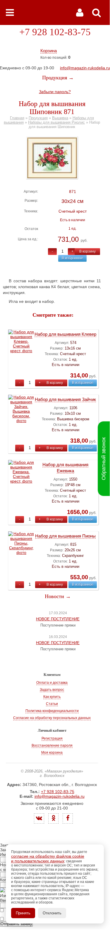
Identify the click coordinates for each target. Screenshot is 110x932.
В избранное (72, 258)
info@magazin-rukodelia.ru (85, 68)
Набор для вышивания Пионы (65, 535)
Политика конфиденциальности (52, 711)
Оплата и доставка (52, 683)
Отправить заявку (16, 924)
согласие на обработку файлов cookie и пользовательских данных (47, 858)
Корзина (48, 50)
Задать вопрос (52, 690)
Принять (23, 913)
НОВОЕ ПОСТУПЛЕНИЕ (58, 619)
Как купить (52, 697)
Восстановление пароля (52, 745)
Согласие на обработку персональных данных (52, 718)
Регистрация (52, 738)
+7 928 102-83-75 (55, 32)
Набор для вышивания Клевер (65, 334)
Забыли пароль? (55, 91)
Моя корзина (52, 752)
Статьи (52, 704)
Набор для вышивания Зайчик (65, 399)
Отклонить (52, 913)
